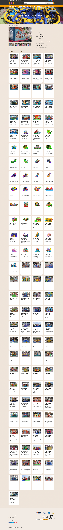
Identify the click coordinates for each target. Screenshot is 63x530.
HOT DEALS (23, 6)
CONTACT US (51, 6)
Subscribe (45, 519)
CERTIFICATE (41, 6)
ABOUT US (14, 6)
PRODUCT (13, 25)
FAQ (45, 6)
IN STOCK (36, 6)
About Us (20, 513)
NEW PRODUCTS (30, 6)
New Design (17, 25)
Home (9, 25)
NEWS (47, 6)
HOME (10, 6)
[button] (10, 34)
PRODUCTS (18, 6)
